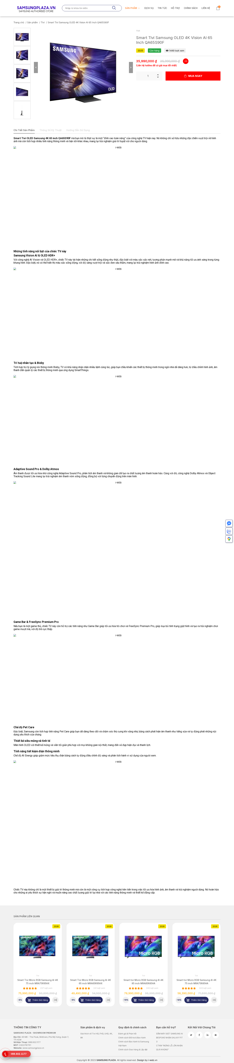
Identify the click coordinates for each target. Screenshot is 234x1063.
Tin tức (162, 8)
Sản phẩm (131, 8)
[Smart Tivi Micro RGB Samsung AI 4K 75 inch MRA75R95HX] (55, 1000)
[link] (38, 947)
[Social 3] (207, 1035)
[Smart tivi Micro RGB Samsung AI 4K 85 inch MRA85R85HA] (161, 1000)
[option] (22, 37)
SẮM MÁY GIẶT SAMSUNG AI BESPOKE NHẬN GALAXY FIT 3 (169, 1037)
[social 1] (191, 1035)
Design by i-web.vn (147, 1060)
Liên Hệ (206, 8)
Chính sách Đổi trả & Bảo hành (132, 1037)
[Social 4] (215, 1035)
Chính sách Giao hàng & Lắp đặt (132, 1049)
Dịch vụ (149, 8)
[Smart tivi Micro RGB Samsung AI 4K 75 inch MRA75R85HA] (214, 1000)
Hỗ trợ (175, 8)
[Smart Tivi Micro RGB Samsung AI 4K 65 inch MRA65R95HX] (108, 1000)
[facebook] (199, 1035)
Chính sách (191, 8)
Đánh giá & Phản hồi (127, 1033)
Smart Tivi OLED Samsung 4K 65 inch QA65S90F (42, 138)
